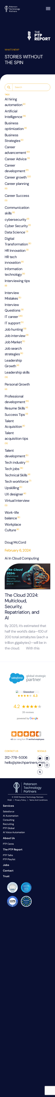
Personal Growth (17, 386)
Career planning (17, 185)
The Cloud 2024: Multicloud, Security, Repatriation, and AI (22, 606)
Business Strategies (14, 138)
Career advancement (17, 150)
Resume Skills (16, 408)
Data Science (16, 232)
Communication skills (17, 210)
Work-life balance (12, 515)
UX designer (15, 494)
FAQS (9, 800)
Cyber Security (18, 226)
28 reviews (28, 712)
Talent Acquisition (15, 424)
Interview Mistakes (13, 295)
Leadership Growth (13, 363)
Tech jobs (14, 468)
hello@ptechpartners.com (25, 762)
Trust (6, 876)
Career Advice (17, 159)
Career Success (17, 197)
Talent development (16, 453)
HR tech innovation (14, 260)
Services (8, 806)
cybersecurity (17, 219)
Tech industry (17, 462)
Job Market (15, 342)
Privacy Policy (20, 800)
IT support (14, 323)
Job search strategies (14, 351)
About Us (9, 838)
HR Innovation (16, 250)
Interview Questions (14, 307)
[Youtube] (40, 758)
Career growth (18, 177)
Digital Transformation (18, 241)
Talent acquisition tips (16, 438)
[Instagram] (47, 765)
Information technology (15, 272)
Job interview (16, 335)
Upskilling (13, 488)
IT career (13, 316)
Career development (16, 168)
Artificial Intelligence (15, 114)
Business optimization (16, 126)
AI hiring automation (15, 102)
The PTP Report (12, 849)
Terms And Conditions (38, 800)
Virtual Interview (17, 502)
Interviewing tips (17, 282)
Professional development (17, 399)
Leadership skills (17, 374)
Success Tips (16, 414)
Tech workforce (18, 481)
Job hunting (15, 329)
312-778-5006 (16, 757)
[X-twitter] (40, 772)
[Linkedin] (47, 758)
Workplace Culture (13, 527)
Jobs (6, 865)
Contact (8, 870)
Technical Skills (17, 475)
